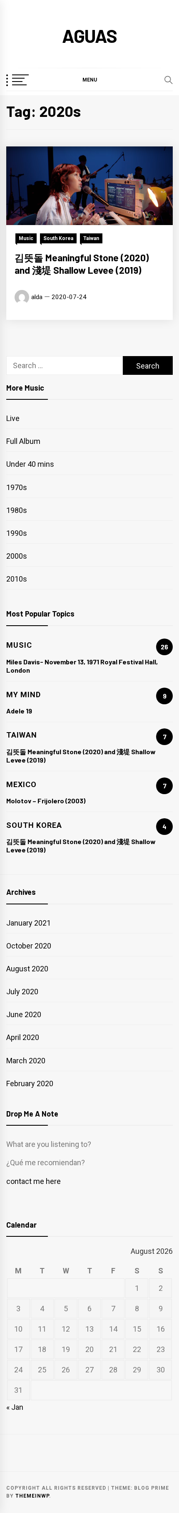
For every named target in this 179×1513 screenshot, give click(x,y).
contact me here (33, 1181)
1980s (16, 510)
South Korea (58, 238)
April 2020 (22, 1037)
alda (36, 297)
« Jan (14, 1407)
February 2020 (29, 1083)
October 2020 (28, 945)
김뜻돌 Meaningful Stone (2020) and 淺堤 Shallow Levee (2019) (82, 264)
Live (13, 418)
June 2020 (23, 1014)
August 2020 (27, 968)
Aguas (89, 36)
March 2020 (25, 1060)
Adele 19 (19, 711)
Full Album (23, 441)
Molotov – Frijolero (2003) (45, 801)
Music (26, 238)
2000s (16, 556)
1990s (16, 533)
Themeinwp (32, 1496)
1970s (16, 487)
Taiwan (91, 238)
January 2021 (28, 923)
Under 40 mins (30, 464)
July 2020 (22, 991)
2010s (16, 578)
